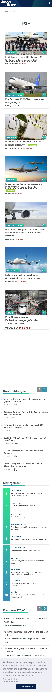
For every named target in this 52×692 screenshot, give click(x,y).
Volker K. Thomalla (26, 148)
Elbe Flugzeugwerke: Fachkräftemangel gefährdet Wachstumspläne (21, 320)
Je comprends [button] (26, 687)
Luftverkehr (12, 271)
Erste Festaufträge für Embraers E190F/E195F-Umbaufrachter (23, 185)
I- (12, 456)
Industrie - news (14, 95)
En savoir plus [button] (10, 679)
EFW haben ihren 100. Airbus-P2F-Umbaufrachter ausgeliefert (24, 59)
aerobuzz (21, 239)
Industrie (11, 53)
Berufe (9, 313)
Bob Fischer (22, 64)
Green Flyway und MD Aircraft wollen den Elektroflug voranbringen (23, 464)
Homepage (9, 11)
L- (12, 405)
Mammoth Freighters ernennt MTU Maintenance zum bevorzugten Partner (25, 232)
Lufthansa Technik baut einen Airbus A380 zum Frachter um (22, 276)
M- (13, 418)
